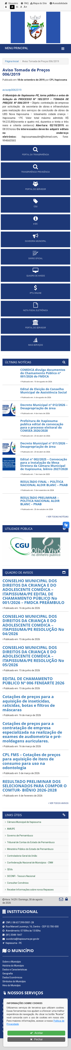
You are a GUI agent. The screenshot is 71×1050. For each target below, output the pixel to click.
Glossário (13, 3)
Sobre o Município (11, 961)
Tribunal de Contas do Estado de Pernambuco (31, 842)
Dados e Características (14, 969)
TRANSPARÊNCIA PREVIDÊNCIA (35, 172)
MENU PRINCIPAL (16, 48)
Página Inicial (12, 61)
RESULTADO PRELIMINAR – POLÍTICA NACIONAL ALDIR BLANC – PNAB (40, 501)
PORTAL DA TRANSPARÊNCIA (35, 154)
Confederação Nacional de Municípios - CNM (30, 862)
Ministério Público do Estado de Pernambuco (30, 849)
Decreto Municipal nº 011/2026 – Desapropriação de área (44, 445)
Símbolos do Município (14, 981)
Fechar (38, 1039)
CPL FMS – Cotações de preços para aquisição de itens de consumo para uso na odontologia (31, 761)
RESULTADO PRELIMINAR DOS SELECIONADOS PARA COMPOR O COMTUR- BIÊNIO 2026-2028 (34, 786)
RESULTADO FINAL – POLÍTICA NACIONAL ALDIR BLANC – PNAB (44, 483)
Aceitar (38, 1033)
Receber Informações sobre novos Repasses (30, 889)
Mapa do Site (40, 3)
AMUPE (11, 828)
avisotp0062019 (11, 89)
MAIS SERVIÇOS (35, 345)
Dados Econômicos (12, 977)
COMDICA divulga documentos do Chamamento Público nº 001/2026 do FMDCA (42, 373)
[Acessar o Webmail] (61, 900)
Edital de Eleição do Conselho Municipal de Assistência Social (43, 390)
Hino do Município (11, 985)
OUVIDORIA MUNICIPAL (35, 241)
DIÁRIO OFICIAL (35, 258)
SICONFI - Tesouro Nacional (21, 876)
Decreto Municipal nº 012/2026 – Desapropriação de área (44, 406)
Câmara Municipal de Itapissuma (24, 822)
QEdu (10, 869)
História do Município (13, 965)
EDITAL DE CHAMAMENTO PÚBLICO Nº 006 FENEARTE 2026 (33, 681)
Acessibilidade (60, 3)
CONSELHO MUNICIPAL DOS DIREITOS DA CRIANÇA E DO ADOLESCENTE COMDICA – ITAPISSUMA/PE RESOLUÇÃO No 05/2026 (33, 656)
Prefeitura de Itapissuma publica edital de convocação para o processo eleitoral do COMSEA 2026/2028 (41, 426)
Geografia (7, 973)
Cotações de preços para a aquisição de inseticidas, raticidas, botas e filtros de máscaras (28, 703)
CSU (35, 206)
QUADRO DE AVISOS (35, 276)
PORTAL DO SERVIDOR (35, 189)
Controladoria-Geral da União (22, 856)
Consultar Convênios (18, 883)
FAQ (26, 3)
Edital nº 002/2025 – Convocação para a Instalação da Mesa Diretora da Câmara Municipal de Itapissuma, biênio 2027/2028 (44, 464)
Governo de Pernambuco (20, 835)
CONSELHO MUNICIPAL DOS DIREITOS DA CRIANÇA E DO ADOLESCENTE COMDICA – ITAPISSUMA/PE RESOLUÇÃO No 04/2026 (33, 625)
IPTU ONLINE (35, 293)
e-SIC (35, 224)
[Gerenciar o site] (66, 900)
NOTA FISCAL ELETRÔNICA (35, 310)
